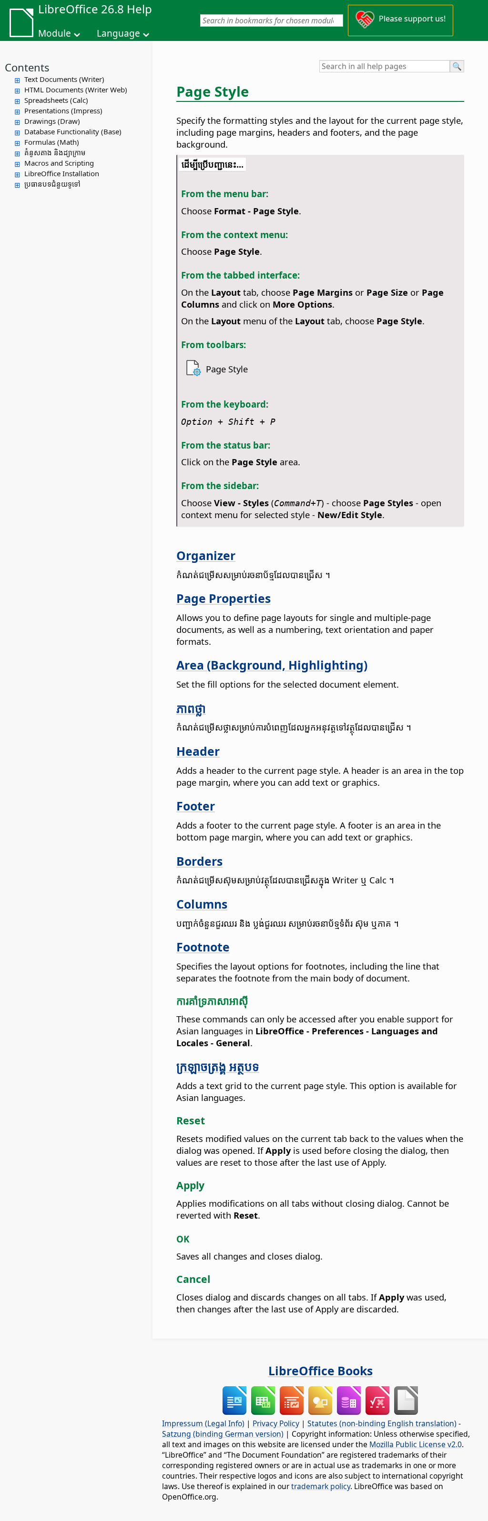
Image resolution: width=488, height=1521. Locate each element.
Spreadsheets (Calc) (56, 100)
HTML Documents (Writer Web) (75, 89)
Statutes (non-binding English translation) (382, 1423)
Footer (195, 806)
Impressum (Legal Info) (203, 1423)
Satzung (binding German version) (223, 1434)
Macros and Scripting (59, 163)
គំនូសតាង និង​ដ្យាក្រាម (55, 152)
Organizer (205, 555)
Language (118, 33)
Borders (199, 861)
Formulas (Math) (51, 142)
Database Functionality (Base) (73, 131)
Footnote (203, 947)
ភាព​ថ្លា (191, 708)
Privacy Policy (276, 1423)
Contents (27, 67)
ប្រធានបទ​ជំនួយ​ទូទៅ (52, 184)
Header (198, 751)
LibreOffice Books (320, 1370)
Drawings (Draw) (52, 121)
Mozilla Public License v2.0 (415, 1444)
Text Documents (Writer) (64, 79)
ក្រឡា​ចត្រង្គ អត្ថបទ (217, 1066)
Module (54, 33)
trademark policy (320, 1486)
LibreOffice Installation (61, 173)
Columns (201, 904)
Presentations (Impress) (63, 110)
